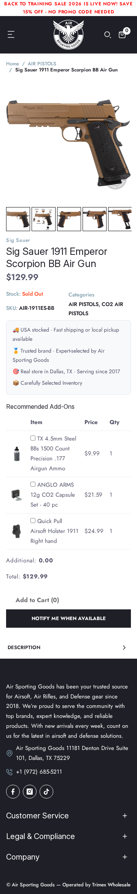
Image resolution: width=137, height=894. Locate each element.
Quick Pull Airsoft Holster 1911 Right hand (54, 531)
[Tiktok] (46, 791)
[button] (11, 34)
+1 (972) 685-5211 (39, 772)
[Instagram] (30, 791)
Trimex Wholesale (111, 884)
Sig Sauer (18, 240)
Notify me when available (69, 618)
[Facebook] (13, 791)
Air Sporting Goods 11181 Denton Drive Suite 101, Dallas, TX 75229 (72, 753)
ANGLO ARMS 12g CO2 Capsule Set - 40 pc (52, 495)
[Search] (107, 34)
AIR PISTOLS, (84, 304)
